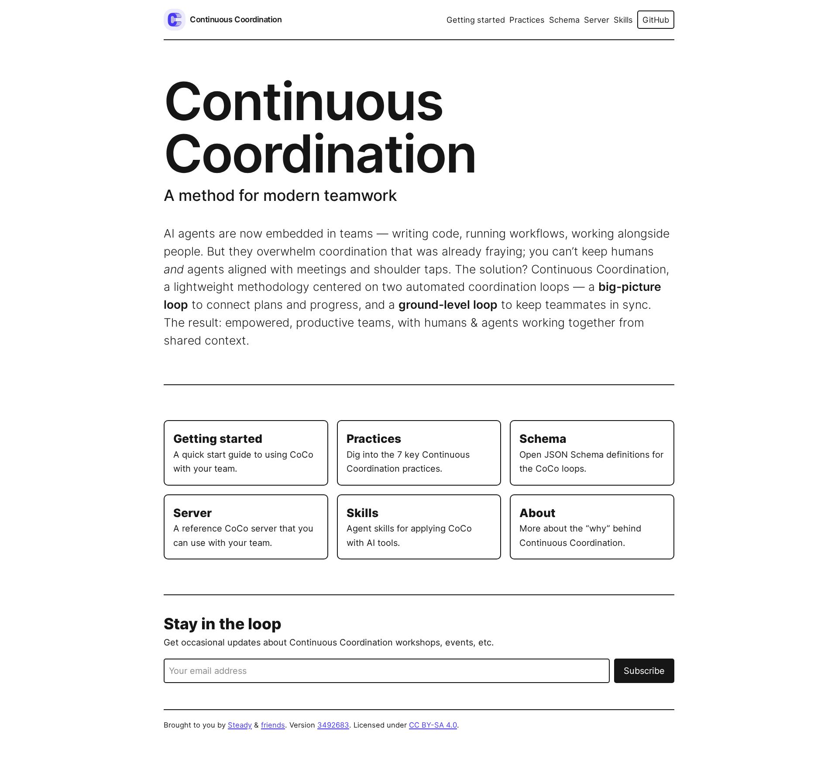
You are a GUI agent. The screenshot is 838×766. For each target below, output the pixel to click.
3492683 (333, 725)
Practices (527, 19)
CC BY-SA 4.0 (433, 725)
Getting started (475, 19)
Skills (623, 19)
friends (273, 725)
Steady (240, 725)
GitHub (655, 19)
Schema (564, 19)
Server (596, 19)
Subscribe (644, 671)
